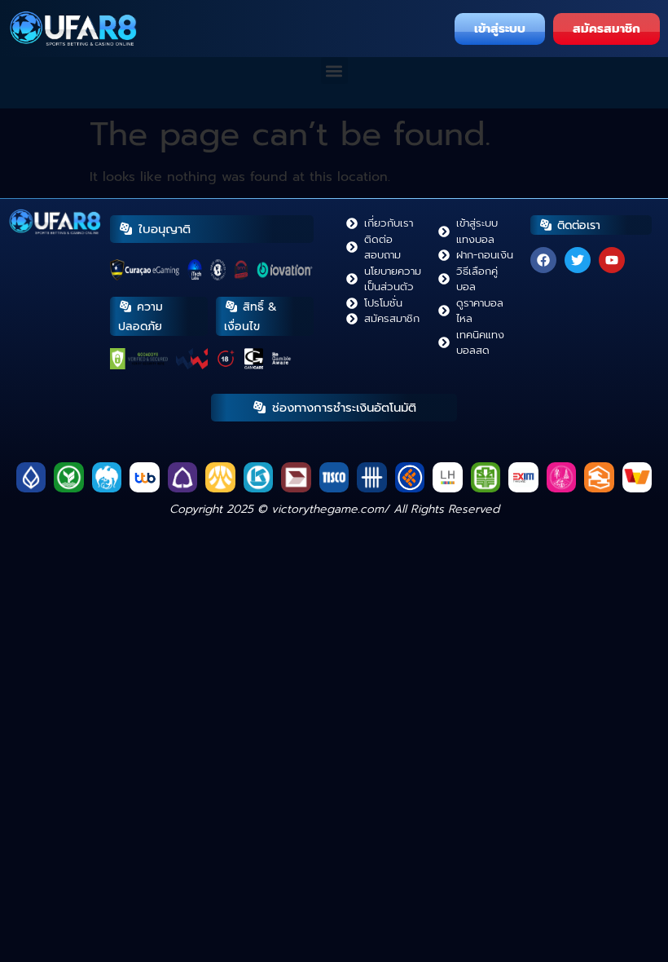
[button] (334, 70)
